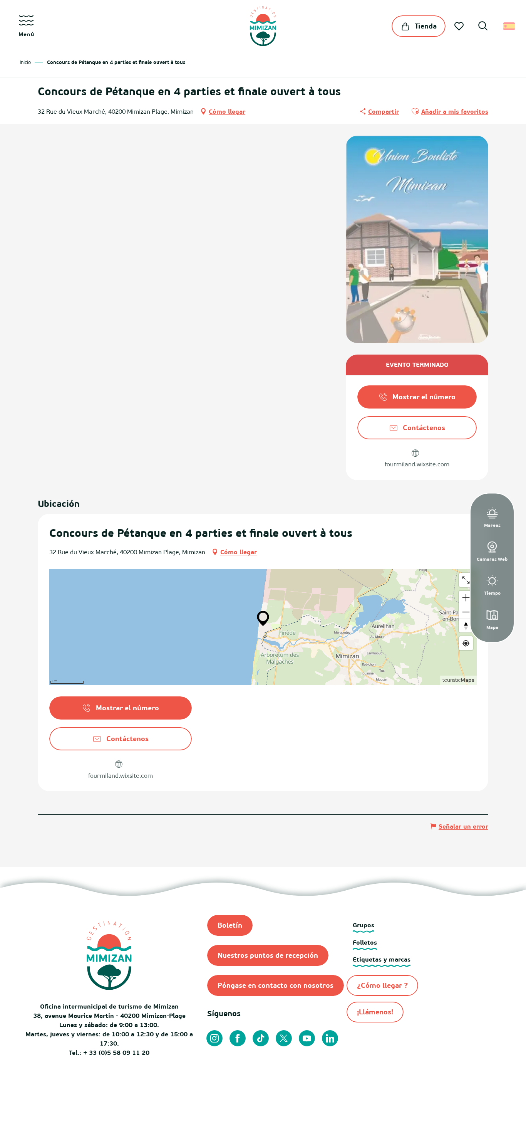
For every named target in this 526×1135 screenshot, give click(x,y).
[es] (509, 26)
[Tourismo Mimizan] (262, 26)
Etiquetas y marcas (381, 959)
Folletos (365, 942)
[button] (483, 27)
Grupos (363, 925)
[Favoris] (459, 26)
